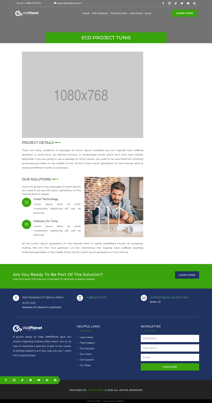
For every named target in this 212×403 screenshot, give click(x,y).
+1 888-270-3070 (96, 297)
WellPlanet (95, 390)
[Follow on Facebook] (163, 3)
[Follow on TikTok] (175, 3)
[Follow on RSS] (53, 380)
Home (85, 13)
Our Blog (85, 365)
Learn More (184, 13)
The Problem (100, 13)
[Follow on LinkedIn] (194, 3)
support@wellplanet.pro (69, 3)
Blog (148, 13)
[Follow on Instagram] (169, 3)
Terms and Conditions (113, 401)
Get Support (87, 359)
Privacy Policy (94, 401)
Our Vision (136, 13)
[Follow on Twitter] (181, 3)
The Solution (118, 13)
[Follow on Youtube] (188, 3)
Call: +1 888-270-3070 (30, 3)
